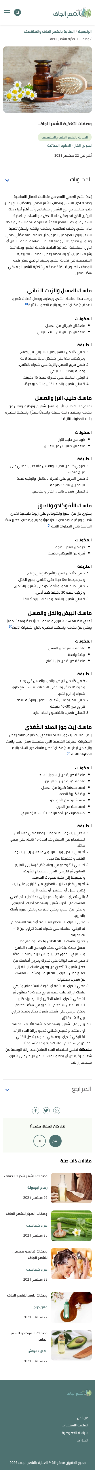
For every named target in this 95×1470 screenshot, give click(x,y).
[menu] (7, 12)
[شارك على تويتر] (46, 1110)
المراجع (82, 1089)
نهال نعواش (38, 1351)
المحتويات (81, 179)
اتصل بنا (82, 1440)
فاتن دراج (41, 1307)
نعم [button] (55, 1141)
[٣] (68, 753)
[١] (26, 303)
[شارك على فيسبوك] (35, 1110)
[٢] (10, 626)
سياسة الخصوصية (75, 1433)
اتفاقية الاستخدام (75, 1425)
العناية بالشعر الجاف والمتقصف (65, 137)
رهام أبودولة (37, 1187)
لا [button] (39, 1141)
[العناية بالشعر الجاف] (72, 12)
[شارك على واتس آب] (56, 1110)
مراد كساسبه (37, 1225)
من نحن (82, 1418)
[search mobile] (17, 12)
